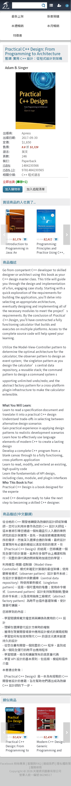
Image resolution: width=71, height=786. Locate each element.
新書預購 (53, 16)
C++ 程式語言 (31, 174)
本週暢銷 (18, 25)
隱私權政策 (64, 763)
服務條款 (36, 767)
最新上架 (18, 16)
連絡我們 (49, 763)
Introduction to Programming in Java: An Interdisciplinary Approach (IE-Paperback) (17, 254)
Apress (26, 133)
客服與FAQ (34, 763)
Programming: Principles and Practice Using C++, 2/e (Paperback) (50, 250)
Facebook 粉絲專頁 (12, 763)
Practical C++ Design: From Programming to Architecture (17, 748)
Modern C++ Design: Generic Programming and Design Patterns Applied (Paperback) (51, 752)
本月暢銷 (53, 25)
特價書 (17, 35)
